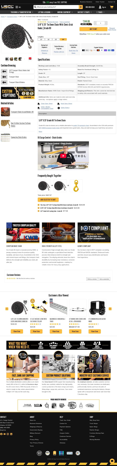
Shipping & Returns (44, 52)
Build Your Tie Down (73, 52)
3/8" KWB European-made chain (49, 128)
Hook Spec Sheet (66, 103)
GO (81, 7)
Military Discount (35, 433)
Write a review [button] (92, 279)
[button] (42, 22)
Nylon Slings (93, 426)
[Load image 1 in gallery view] (7, 59)
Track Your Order (65, 420)
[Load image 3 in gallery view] (16, 59)
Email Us (3, 430)
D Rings (92, 436)
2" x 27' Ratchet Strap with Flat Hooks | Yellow (38, 320)
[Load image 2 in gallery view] (11, 59)
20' (56, 39)
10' (41, 39)
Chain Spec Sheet (47, 103)
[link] (57, 208)
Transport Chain (12, 16)
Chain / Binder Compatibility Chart (47, 107)
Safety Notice (65, 107)
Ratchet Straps (94, 430)
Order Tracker (100, 2)
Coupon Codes (64, 433)
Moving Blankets (95, 439)
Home (3, 16)
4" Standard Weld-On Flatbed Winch (97, 320)
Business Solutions (86, 2)
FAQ (61, 430)
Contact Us (111, 2)
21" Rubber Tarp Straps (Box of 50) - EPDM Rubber (77, 320)
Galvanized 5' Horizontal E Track (57, 320)
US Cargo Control (56, 459)
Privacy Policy (34, 439)
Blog (31, 436)
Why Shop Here (95, 420)
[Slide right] (24, 59)
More (40, 131)
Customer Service (65, 436)
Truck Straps (94, 423)
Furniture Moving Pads (97, 433)
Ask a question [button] (104, 279)
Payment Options (65, 426)
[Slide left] (3, 59)
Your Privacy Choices (36, 443)
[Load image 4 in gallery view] (20, 59)
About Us (33, 420)
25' (63, 39)
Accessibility (63, 439)
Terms (32, 446)
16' (49, 39)
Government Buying (36, 430)
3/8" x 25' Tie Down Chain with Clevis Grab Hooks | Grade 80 (38, 16)
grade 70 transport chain (81, 125)
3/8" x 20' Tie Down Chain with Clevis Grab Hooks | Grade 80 (19, 320)
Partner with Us (59, 52)
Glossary (62, 443)
